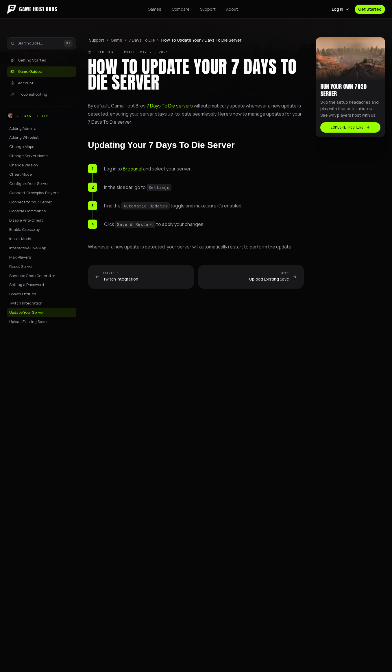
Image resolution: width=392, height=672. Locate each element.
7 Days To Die (142, 40)
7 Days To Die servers (170, 106)
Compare (181, 9)
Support (208, 9)
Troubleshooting (32, 94)
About (232, 9)
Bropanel (132, 169)
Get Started (370, 9)
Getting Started (32, 60)
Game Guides (30, 71)
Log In (337, 9)
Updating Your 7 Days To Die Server (161, 145)
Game (116, 40)
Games (154, 9)
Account (26, 83)
